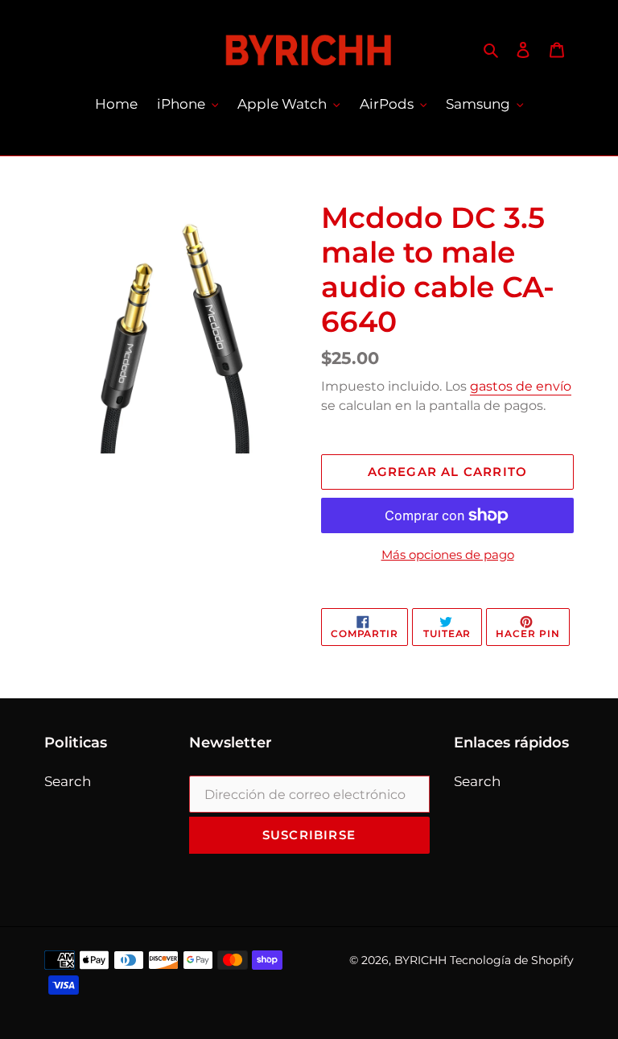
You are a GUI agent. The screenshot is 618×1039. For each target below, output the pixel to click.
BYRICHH (420, 960)
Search (67, 781)
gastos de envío (520, 386)
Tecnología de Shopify (512, 960)
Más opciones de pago (447, 554)
